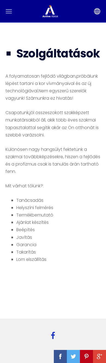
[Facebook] (53, 335)
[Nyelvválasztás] (97, 11)
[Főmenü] (8, 11)
